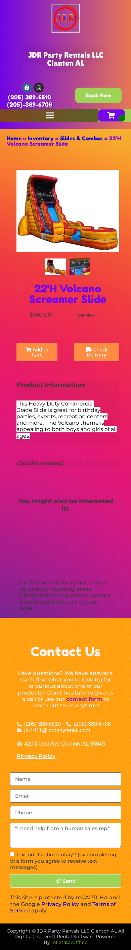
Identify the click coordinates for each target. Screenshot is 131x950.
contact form (84, 699)
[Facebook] (27, 88)
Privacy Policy (36, 756)
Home (14, 138)
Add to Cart (39, 352)
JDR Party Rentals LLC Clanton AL (65, 58)
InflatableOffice (69, 942)
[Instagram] (39, 88)
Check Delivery (97, 352)
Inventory (41, 138)
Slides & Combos (81, 138)
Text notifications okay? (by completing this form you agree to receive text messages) (63, 860)
